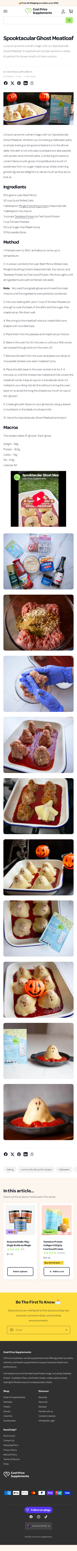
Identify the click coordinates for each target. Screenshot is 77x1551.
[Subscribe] (66, 1330)
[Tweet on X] (12, 83)
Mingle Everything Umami (34, 206)
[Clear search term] (62, 20)
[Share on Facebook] (5, 83)
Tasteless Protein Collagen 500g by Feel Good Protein (53, 1245)
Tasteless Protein (25, 216)
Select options (20, 1271)
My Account (9, 1435)
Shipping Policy (10, 1445)
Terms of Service (11, 1459)
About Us (42, 1401)
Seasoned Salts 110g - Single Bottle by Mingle (19, 1243)
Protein (6, 1406)
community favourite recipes (36, 1169)
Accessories (9, 1420)
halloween (64, 1169)
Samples (7, 1401)
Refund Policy (10, 1454)
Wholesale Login (46, 1420)
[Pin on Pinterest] (19, 83)
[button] (5, 11)
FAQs (6, 1463)
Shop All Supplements (14, 1397)
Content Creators (47, 1415)
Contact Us (8, 1440)
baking (10, 1169)
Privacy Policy (10, 1449)
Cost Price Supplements (42, 1536)
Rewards (42, 1397)
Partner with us (45, 1411)
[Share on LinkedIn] (25, 83)
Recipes (42, 1406)
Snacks (7, 1411)
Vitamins (7, 1415)
